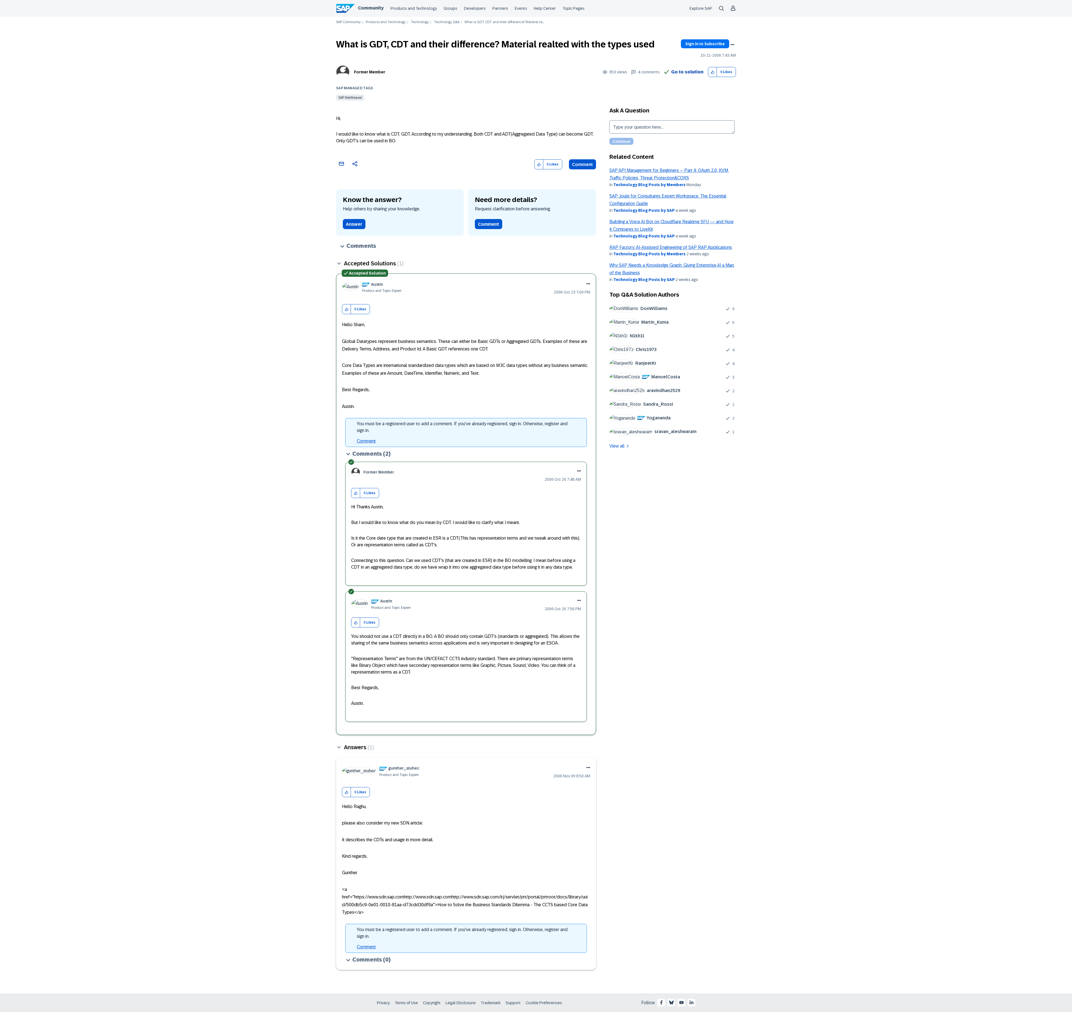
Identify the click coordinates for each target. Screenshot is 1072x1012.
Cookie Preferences (544, 1003)
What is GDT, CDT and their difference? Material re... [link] (504, 22)
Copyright (432, 1003)
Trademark (491, 1003)
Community (371, 8)
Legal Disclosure (461, 1003)
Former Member (369, 72)
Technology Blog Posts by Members (649, 184)
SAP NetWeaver (350, 98)
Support (513, 1003)
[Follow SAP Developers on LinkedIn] (691, 1002)
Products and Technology (414, 8)
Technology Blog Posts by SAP (644, 210)
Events (521, 8)
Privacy (383, 1003)
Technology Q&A (447, 22)
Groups (450, 8)
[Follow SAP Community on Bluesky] (671, 1002)
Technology (420, 22)
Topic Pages (574, 8)
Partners (500, 8)
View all (616, 446)
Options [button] (732, 44)
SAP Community (348, 22)
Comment (582, 164)
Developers (475, 8)
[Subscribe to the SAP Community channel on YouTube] (681, 1002)
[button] (712, 72)
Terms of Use (406, 1003)
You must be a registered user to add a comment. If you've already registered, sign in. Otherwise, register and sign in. (462, 427)
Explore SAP (701, 8)
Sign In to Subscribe (705, 44)
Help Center (545, 8)
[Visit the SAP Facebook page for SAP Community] (661, 1002)
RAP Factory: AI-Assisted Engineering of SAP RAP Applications (670, 247)
